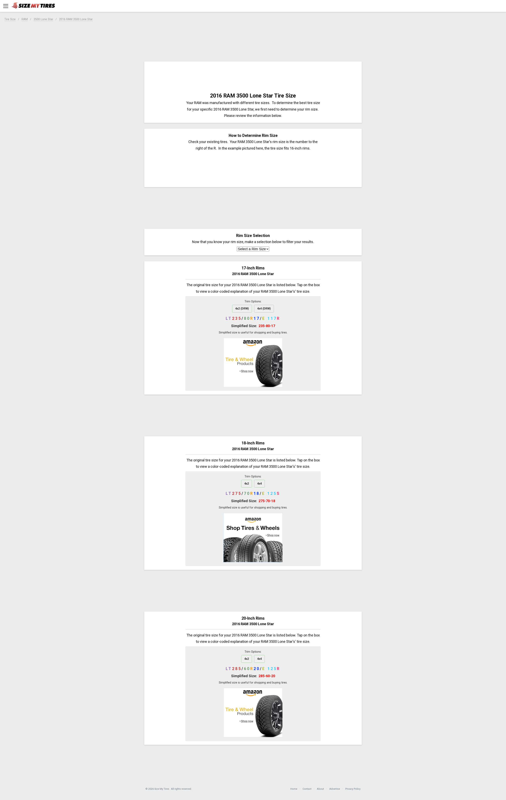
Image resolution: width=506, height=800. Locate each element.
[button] (5, 6)
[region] (253, 41)
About (320, 788)
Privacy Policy (353, 788)
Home (293, 788)
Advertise (334, 788)
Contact (307, 788)
